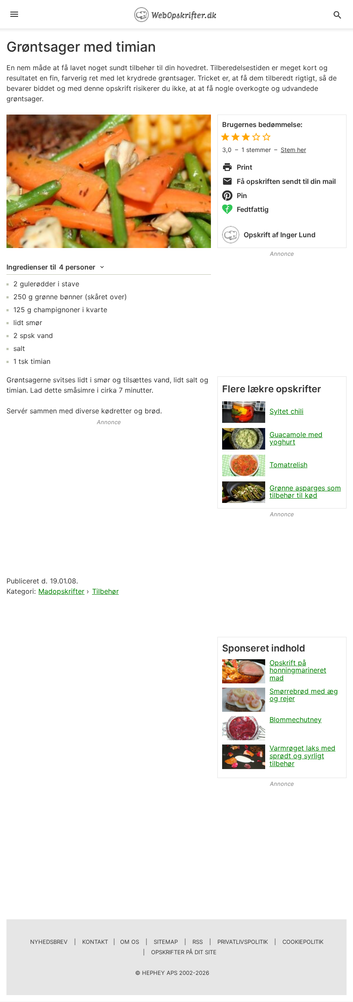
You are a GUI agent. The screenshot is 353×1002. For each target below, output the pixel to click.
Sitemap (166, 941)
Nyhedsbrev (49, 941)
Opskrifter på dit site (184, 952)
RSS (197, 941)
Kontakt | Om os (110, 941)
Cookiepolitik (302, 941)
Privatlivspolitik (242, 941)
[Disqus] (108, 708)
